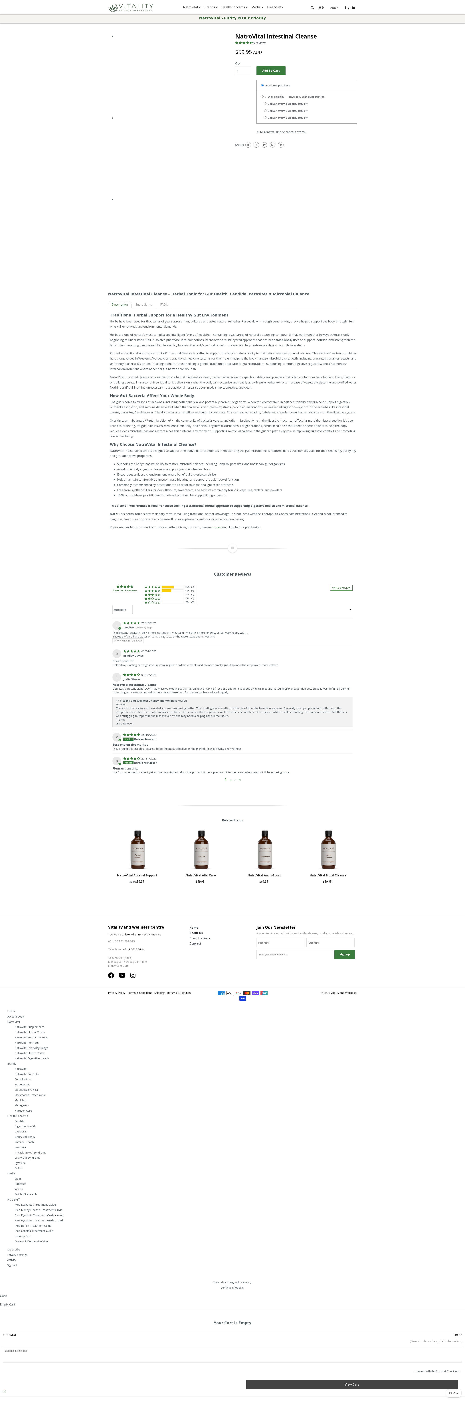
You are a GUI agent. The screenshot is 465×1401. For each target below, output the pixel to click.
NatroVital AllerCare (201, 875)
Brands (210, 7)
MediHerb (21, 1100)
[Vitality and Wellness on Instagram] (133, 975)
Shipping (159, 992)
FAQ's (164, 304)
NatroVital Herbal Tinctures (32, 1037)
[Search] (312, 7)
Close (3, 1296)
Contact (195, 943)
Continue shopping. (232, 1287)
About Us (196, 933)
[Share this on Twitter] (247, 145)
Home (193, 928)
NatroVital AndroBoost (264, 875)
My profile (13, 1249)
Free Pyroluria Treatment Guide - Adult (39, 1215)
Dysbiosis (21, 1131)
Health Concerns (233, 7)
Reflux (19, 1168)
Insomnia (20, 1147)
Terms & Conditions (139, 992)
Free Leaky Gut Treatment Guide (35, 1204)
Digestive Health (25, 1126)
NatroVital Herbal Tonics (30, 1032)
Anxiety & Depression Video (32, 1241)
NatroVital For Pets (27, 1042)
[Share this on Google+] (272, 145)
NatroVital (191, 7)
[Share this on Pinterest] (264, 145)
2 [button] (230, 779)
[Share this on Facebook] (256, 145)
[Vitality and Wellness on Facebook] (112, 975)
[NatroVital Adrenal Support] (137, 849)
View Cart (352, 1384)
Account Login (16, 1016)
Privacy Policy (116, 992)
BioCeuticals (22, 1084)
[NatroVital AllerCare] (200, 849)
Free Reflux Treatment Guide (33, 1225)
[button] (244, 43)
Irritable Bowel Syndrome (30, 1152)
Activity (11, 1260)
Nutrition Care (23, 1110)
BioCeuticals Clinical (26, 1089)
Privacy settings (17, 1254)
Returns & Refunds (179, 992)
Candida (19, 1121)
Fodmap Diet (23, 1236)
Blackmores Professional (30, 1095)
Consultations (199, 938)
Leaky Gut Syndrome (28, 1157)
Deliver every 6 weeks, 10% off (287, 111)
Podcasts (20, 1183)
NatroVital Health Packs (29, 1053)
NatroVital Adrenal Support (137, 875)
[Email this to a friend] (280, 145)
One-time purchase (277, 85)
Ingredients (144, 304)
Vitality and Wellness (343, 992)
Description (120, 304)
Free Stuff (274, 7)
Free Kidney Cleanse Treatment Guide (38, 1210)
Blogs (18, 1178)
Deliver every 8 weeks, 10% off (287, 117)
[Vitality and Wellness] (130, 8)
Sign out (12, 1265)
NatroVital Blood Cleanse (328, 875)
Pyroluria (20, 1163)
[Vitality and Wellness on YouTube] (123, 975)
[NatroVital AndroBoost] (264, 849)
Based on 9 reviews (124, 590)
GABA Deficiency (25, 1136)
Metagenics (22, 1105)
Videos (19, 1189)
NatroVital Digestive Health (32, 1058)
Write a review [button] (341, 587)
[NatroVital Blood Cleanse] (328, 849)
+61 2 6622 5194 (134, 949)
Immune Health (24, 1142)
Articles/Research (26, 1194)
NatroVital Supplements (29, 1027)
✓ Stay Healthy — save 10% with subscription (294, 96)
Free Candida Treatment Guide (34, 1231)
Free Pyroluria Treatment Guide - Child (39, 1220)
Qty (237, 63)
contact (216, 527)
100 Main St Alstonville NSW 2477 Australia (135, 934)
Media (256, 7)
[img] (132, 623)
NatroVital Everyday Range (31, 1048)
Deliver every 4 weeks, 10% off (287, 103)
